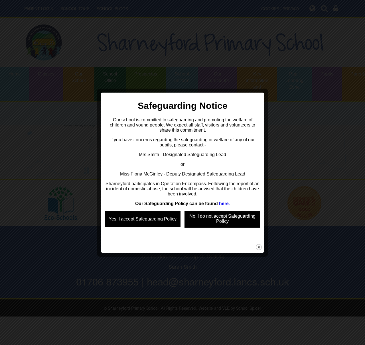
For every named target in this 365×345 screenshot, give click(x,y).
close (258, 247)
